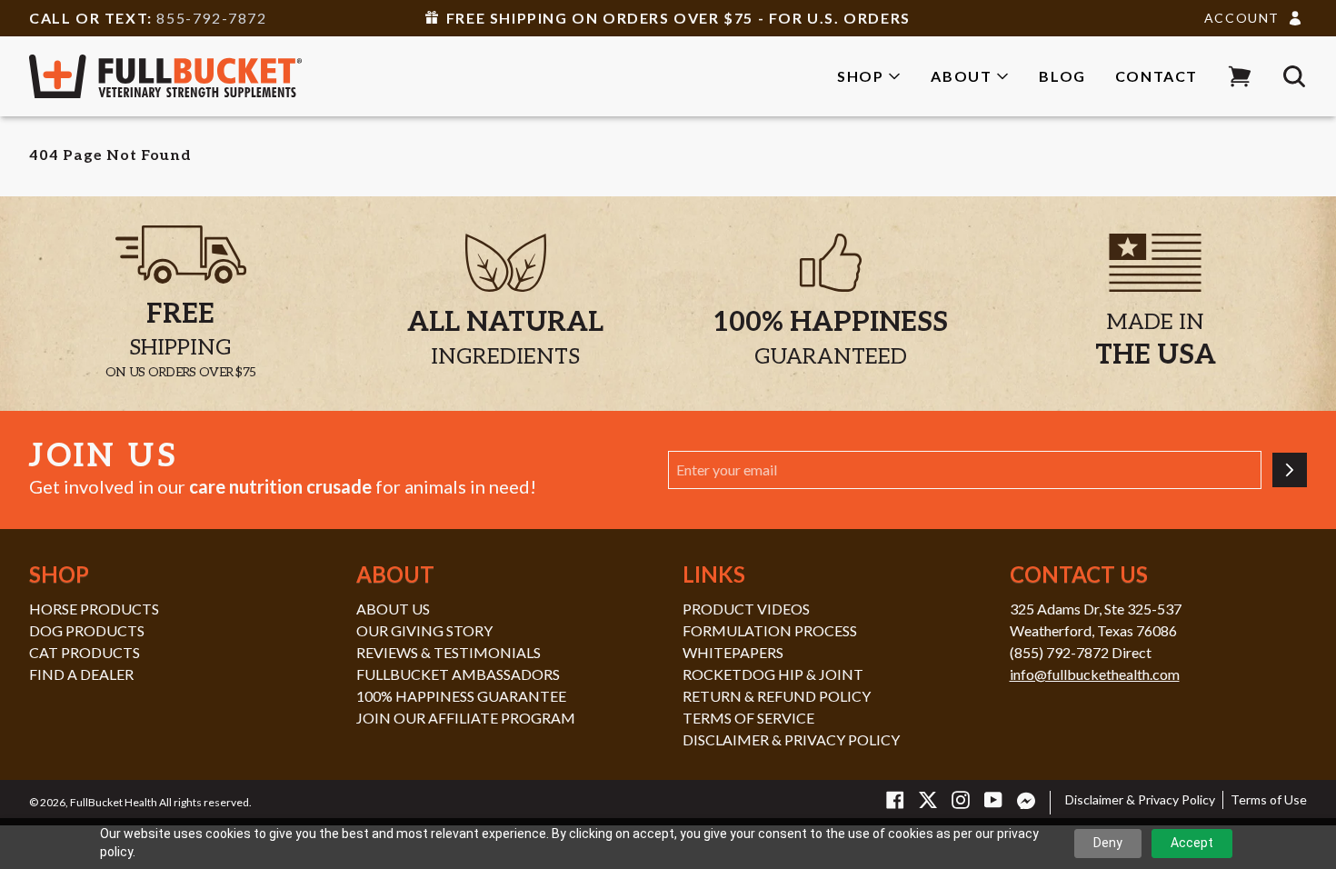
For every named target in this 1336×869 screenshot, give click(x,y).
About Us (393, 608)
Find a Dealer (81, 674)
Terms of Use (1269, 799)
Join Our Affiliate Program (465, 717)
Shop (860, 76)
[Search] (1294, 76)
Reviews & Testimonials (448, 652)
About (961, 76)
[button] (1239, 76)
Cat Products (84, 652)
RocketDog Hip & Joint (773, 674)
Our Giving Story (424, 630)
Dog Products (87, 630)
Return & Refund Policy (777, 695)
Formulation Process (770, 630)
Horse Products (94, 608)
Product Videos (746, 608)
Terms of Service (748, 717)
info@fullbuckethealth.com (1095, 674)
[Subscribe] (1289, 470)
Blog (1062, 76)
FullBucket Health (113, 802)
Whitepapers (733, 652)
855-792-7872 (211, 17)
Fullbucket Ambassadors (458, 674)
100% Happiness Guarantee (461, 695)
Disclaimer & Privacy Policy (791, 739)
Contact (1156, 76)
